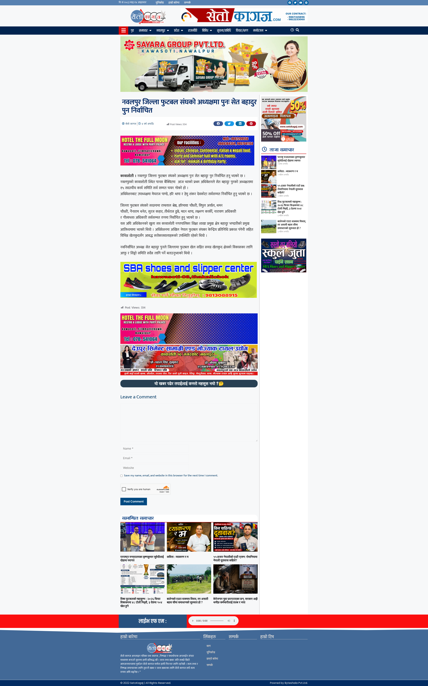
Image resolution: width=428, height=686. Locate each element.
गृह (132, 30)
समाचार (143, 30)
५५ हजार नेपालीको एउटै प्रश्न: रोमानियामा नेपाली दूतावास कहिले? (235, 558)
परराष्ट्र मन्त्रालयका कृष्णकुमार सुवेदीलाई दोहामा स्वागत (291, 159)
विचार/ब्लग (242, 30)
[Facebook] (289, 2)
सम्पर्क (187, 2)
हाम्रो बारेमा (174, 2)
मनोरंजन (258, 30)
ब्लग (209, 646)
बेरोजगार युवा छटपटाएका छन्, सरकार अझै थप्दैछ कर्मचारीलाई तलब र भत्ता (235, 600)
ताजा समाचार (282, 150)
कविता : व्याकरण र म (177, 557)
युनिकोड (160, 2)
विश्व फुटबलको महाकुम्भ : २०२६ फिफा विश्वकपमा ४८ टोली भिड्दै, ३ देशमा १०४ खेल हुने (141, 602)
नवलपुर (160, 30)
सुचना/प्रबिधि (224, 30)
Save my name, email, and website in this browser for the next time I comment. (171, 476)
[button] (218, 123)
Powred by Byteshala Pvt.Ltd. (289, 683)
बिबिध (205, 30)
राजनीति (192, 30)
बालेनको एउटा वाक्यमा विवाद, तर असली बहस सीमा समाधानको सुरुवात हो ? (187, 600)
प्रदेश (176, 30)
